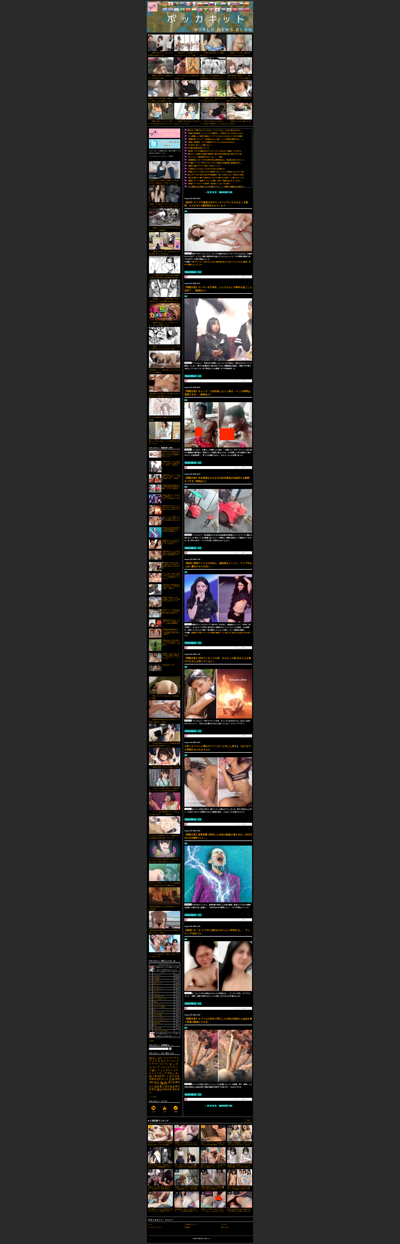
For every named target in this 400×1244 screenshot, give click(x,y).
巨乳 (158, 1079)
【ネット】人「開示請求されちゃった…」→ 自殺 (204, 157)
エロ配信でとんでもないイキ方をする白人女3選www (206, 169)
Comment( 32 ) (247, 1008)
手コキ (165, 1079)
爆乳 (177, 1082)
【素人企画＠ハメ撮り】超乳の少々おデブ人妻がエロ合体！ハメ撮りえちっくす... (216, 178)
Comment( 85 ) (247, 1099)
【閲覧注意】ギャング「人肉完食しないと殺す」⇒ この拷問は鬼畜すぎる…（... (215, 139)
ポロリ (169, 1070)
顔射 (169, 1089)
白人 (151, 1086)
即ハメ (165, 1076)
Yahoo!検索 (155, 980)
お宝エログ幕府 (157, 1015)
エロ (186, 211)
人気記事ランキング (191, 1224)
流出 (156, 1082)
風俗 (174, 1089)
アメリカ (154, 1061)
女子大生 (174, 1076)
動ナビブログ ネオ (158, 1012)
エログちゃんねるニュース (160, 1020)
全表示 (152, 1041)
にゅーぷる (155, 994)
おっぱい (158, 1058)
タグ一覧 (223, 1224)
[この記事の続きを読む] (193, 272)
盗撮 (156, 1086)
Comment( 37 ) (247, 920)
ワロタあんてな (157, 988)
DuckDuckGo (156, 1023)
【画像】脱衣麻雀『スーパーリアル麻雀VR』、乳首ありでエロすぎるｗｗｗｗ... (215, 133)
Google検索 (155, 978)
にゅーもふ (155, 986)
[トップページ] (152, 6)
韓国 (165, 1089)
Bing (153, 1009)
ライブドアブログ (157, 1017)
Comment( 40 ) (247, 736)
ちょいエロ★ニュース (159, 999)
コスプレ (164, 1063)
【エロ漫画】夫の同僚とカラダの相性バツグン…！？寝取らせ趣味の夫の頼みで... (216, 186)
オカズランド (156, 991)
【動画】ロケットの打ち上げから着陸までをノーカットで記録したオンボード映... (216, 172)
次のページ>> (223, 192)
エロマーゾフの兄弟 (158, 1007)
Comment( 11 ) (247, 824)
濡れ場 (171, 1082)
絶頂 (167, 1086)
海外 (164, 1083)
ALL (248, 1120)
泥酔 (151, 1082)
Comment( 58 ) (247, 553)
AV (150, 1058)
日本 (172, 1079)
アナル (175, 1058)
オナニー (166, 1061)
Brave (154, 1025)
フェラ (161, 1070)
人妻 (154, 1076)
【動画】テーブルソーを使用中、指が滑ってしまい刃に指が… (209, 183)
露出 (159, 1089)
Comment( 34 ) (247, 381)
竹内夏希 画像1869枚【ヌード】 (198, 148)
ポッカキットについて (155, 1227)
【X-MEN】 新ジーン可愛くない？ (199, 145)
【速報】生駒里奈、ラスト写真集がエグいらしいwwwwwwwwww (210, 142)
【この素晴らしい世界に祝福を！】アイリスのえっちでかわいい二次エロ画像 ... (215, 136)
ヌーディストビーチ (163, 1067)
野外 (154, 1089)
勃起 (159, 1076)
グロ (186, 296)
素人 (161, 1086)
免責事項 (187, 1227)
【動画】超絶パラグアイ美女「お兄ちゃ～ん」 (204, 166)
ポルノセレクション (158, 1004)
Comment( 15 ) (247, 467)
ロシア (163, 1073)
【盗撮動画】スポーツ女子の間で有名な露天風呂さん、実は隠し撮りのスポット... (216, 160)
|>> (231, 192)
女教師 (152, 1079)
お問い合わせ (225, 1227)
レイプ (155, 1073)
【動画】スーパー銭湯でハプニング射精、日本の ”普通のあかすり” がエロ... (214, 181)
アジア (168, 1058)
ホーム (150, 1224)
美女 (172, 1086)
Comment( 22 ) (247, 277)
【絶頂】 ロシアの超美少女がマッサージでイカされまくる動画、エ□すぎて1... (214, 151)
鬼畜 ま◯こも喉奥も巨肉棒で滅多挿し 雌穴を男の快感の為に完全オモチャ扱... (215, 154)
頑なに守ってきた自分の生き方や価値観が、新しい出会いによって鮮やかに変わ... (216, 175)
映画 (177, 1079)
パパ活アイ (155, 1028)
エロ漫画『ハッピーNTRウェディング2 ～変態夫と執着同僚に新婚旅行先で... (214, 163)
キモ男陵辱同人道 (157, 996)
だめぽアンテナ (157, 983)
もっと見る (153, 1097)
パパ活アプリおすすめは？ (160, 1031)
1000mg (154, 1002)
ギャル (155, 1063)
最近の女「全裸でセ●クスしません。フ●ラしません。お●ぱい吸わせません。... (215, 130)
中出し (171, 1073)
